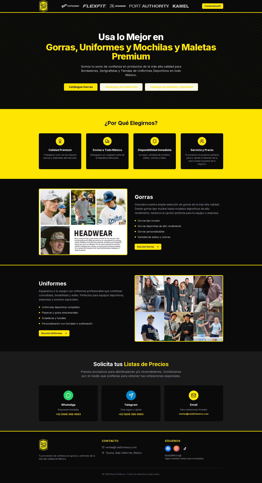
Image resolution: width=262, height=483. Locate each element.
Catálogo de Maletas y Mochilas (171, 87)
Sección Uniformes (51, 333)
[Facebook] (168, 448)
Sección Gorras (145, 246)
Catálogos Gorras (81, 87)
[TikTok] (185, 448)
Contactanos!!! (213, 6)
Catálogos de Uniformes (121, 87)
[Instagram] (176, 448)
